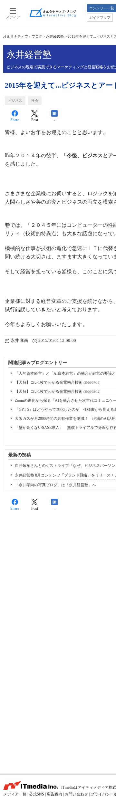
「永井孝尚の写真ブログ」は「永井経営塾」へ (55, 485)
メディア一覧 (14, 794)
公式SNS (36, 794)
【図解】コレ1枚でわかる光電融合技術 (57, 382)
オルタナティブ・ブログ (22, 36)
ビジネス (15, 100)
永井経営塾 (55, 36)
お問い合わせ (76, 794)
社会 (34, 100)
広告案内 (54, 794)
